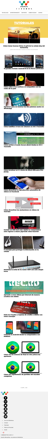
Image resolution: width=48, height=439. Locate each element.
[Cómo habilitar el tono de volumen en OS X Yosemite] (24, 119)
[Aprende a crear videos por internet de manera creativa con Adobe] (24, 287)
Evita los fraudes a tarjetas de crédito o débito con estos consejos (23, 315)
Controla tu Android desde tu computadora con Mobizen (22, 335)
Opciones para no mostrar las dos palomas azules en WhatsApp (24, 107)
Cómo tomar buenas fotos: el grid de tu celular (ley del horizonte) (24, 46)
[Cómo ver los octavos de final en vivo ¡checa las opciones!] (24, 347)
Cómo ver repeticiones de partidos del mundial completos (22, 375)
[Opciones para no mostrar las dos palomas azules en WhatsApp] (24, 99)
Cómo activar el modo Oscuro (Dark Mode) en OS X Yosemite (23, 145)
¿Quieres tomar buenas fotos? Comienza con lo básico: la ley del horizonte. (24, 49)
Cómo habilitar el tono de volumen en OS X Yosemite (24, 127)
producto (14, 437)
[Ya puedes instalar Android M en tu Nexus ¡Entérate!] (24, 61)
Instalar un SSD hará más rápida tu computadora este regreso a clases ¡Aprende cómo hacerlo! (22, 230)
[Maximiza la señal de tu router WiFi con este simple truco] (24, 262)
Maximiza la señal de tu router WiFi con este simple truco (23, 270)
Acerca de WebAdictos (9, 420)
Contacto (6, 422)
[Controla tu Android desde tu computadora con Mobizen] (24, 327)
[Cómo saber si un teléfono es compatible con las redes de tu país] (24, 79)
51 (26, 387)
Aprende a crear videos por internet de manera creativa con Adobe (22, 295)
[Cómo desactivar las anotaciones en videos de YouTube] (24, 202)
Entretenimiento (15, 12)
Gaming (40, 12)
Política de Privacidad (8, 427)
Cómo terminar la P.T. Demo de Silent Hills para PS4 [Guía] (23, 171)
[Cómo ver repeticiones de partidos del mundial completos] (24, 367)
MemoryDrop (7, 437)
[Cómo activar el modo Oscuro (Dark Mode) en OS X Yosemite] (24, 137)
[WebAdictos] (24, 3)
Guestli (5, 429)
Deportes (24, 12)
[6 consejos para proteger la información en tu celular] (24, 242)
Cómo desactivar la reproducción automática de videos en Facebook (22, 191)
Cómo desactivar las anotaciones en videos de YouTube (21, 210)
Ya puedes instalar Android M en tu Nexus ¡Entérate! (24, 68)
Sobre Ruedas (32, 12)
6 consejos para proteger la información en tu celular (21, 250)
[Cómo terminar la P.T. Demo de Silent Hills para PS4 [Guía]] (24, 162)
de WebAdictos (19, 437)
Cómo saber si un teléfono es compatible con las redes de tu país (22, 87)
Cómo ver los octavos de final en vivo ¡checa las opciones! (22, 355)
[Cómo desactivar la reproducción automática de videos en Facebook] (24, 182)
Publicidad (6, 425)
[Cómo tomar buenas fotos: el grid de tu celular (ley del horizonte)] (24, 35)
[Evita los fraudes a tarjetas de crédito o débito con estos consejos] (24, 307)
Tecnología (5, 12)
